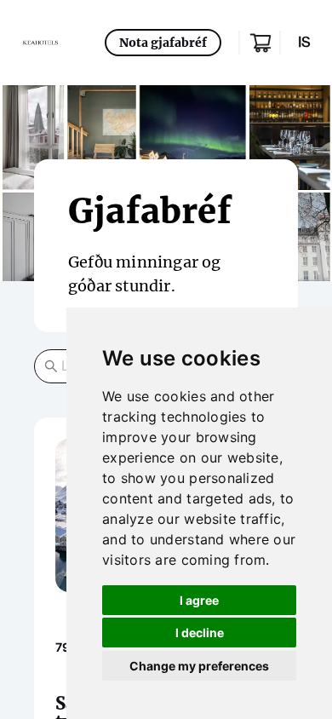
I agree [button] (199, 600)
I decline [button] (199, 632)
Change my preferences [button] (199, 666)
